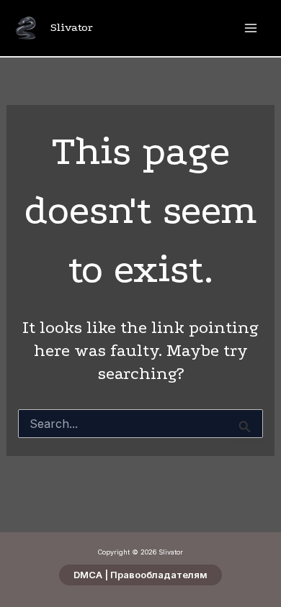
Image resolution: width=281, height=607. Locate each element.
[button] (140, 575)
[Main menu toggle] (250, 28)
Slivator (71, 27)
